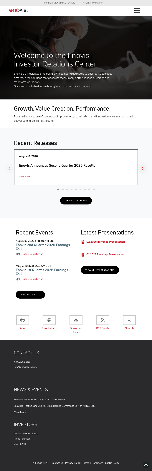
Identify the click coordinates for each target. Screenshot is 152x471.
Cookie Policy (112, 463)
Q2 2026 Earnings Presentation (105, 241)
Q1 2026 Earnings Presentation (105, 254)
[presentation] (9, 168)
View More (20, 412)
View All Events (30, 294)
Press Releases (22, 438)
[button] (58, 189)
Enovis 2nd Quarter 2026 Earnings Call (43, 247)
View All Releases (76, 200)
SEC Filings (20, 443)
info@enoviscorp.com (25, 367)
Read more (24, 176)
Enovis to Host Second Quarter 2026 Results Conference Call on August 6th (54, 405)
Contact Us (57, 463)
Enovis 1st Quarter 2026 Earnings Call (42, 272)
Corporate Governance (26, 433)
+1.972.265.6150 (22, 361)
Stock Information (93, 2)
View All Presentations (99, 270)
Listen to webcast (32, 254)
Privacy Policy (73, 463)
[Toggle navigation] (137, 10)
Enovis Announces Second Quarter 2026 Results (39, 399)
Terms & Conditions (92, 463)
